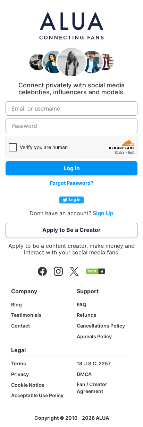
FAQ (81, 304)
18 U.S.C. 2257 (94, 363)
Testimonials (26, 315)
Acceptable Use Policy (37, 395)
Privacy (20, 374)
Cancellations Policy (101, 326)
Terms (18, 363)
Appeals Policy (94, 336)
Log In (75, 199)
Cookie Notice (27, 385)
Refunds (86, 315)
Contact (20, 326)
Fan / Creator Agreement (92, 387)
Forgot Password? (71, 183)
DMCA (84, 374)
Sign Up (103, 213)
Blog (16, 304)
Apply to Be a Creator (71, 229)
